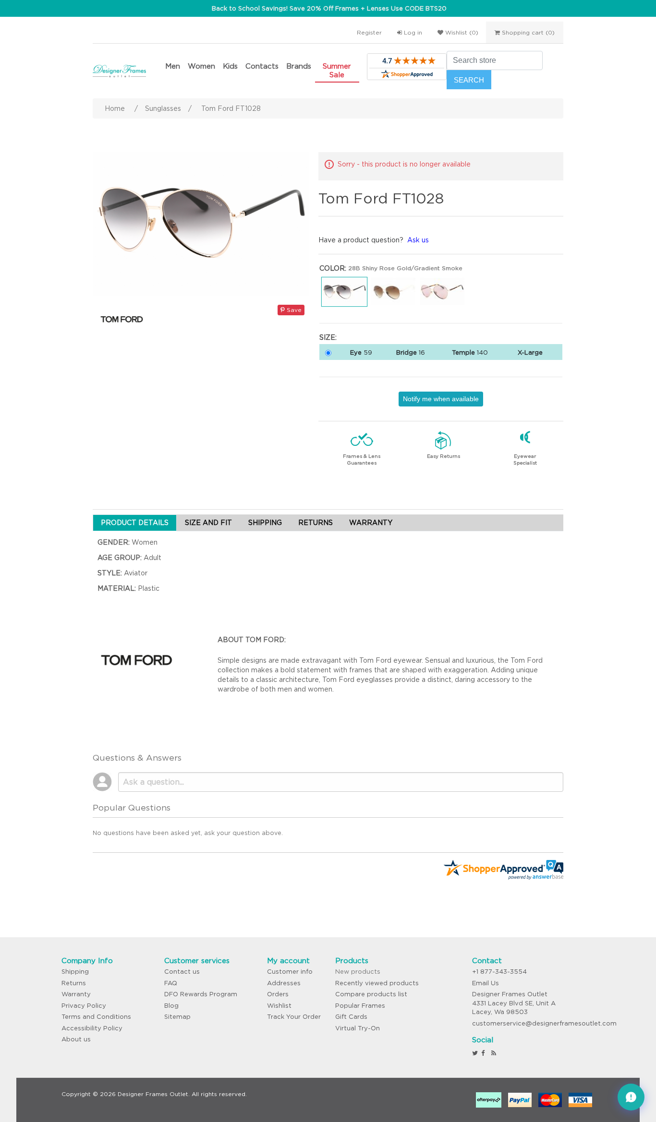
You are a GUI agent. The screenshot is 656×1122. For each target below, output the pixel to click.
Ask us (418, 240)
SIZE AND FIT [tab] (208, 522)
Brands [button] (298, 66)
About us (76, 1039)
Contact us (182, 971)
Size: (328, 337)
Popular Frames (360, 1005)
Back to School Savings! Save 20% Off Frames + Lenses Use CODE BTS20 (329, 8)
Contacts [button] (262, 66)
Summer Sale (337, 70)
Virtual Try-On (357, 1028)
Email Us (485, 983)
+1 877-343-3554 (499, 971)
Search (469, 80)
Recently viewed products (377, 983)
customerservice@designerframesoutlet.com (544, 1023)
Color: (332, 268)
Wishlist (279, 1005)
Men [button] (172, 66)
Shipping (75, 971)
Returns (73, 983)
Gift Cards (351, 1016)
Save (293, 310)
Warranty (76, 994)
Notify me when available (441, 399)
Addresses (284, 983)
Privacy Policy (83, 1005)
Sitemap (177, 1016)
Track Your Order (294, 1016)
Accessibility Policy (91, 1028)
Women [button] (201, 66)
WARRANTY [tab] (370, 522)
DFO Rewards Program (200, 994)
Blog (171, 1005)
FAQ (170, 983)
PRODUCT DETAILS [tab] (135, 522)
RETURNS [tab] (315, 522)
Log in (412, 32)
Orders (278, 994)
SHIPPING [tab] (265, 522)
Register (369, 32)
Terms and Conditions (96, 1016)
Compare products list (371, 994)
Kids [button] (230, 66)
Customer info (290, 971)
